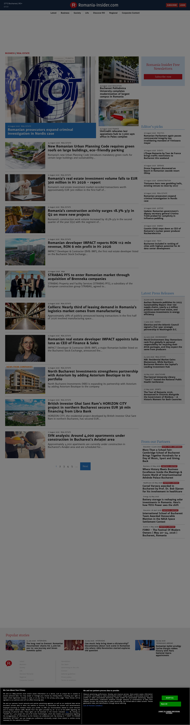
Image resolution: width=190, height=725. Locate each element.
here (67, 712)
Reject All (164, 704)
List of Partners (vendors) (92, 706)
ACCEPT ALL (170, 698)
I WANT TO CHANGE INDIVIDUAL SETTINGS (169, 712)
